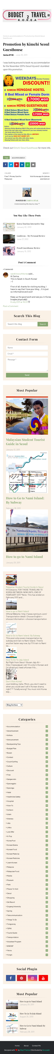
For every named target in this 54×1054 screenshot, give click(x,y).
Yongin (27, 955)
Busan (27, 753)
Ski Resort (27, 902)
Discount (27, 770)
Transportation (27, 937)
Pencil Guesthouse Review (28, 248)
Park (27, 884)
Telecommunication (27, 915)
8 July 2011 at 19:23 (19, 302)
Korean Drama (27, 845)
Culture (27, 766)
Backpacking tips (27, 744)
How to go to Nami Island (24, 556)
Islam (27, 814)
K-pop (27, 836)
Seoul (27, 893)
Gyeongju (27, 788)
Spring (27, 911)
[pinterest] (21, 978)
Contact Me (36, 1045)
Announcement (27, 739)
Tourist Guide (27, 933)
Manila (27, 876)
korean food (27, 849)
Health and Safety (27, 797)
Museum (27, 880)
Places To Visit (27, 889)
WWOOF (27, 946)
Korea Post (27, 840)
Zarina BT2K (8, 55)
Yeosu (27, 950)
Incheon (27, 810)
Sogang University (27, 906)
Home (5, 36)
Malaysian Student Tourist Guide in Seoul (25, 441)
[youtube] (43, 978)
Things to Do (27, 920)
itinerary (27, 819)
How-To (27, 805)
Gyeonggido (27, 783)
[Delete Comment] (29, 302)
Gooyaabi (46, 1050)
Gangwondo (27, 779)
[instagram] (32, 978)
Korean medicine (27, 858)
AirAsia (27, 735)
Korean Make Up (27, 854)
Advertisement (27, 731)
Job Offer (27, 832)
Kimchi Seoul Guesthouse (25, 147)
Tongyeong (27, 924)
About (26, 1045)
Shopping (27, 898)
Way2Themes (25, 1050)
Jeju (27, 823)
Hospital (27, 801)
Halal (27, 792)
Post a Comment (10, 306)
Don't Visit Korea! (14, 681)
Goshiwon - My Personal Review (31, 236)
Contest (27, 757)
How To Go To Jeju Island (17, 659)
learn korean (27, 862)
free (27, 775)
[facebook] (10, 978)
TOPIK (27, 928)
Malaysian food (27, 871)
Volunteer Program (27, 941)
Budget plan (27, 748)
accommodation (15, 36)
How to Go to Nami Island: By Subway (25, 500)
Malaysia (27, 867)
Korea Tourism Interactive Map (30, 223)
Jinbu (27, 827)
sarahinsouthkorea (19, 273)
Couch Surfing (27, 761)
